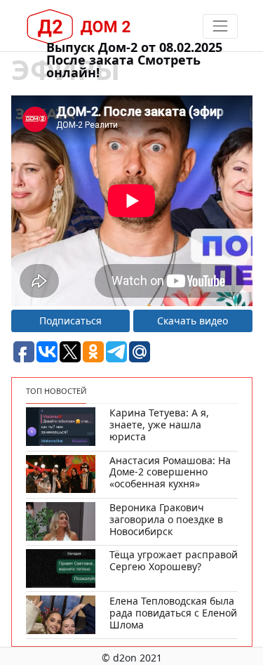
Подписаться (70, 320)
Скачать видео (192, 320)
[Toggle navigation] (220, 26)
